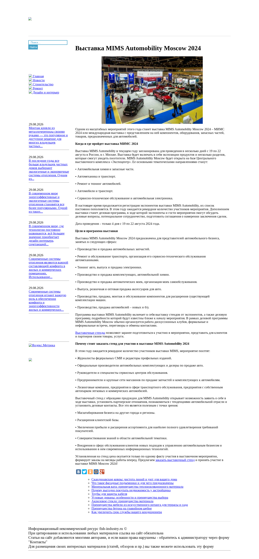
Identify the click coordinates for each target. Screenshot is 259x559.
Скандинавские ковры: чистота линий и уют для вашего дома (134, 479)
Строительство (42, 84)
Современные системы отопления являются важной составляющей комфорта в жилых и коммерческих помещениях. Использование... (48, 268)
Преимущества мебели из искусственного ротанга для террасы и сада (139, 504)
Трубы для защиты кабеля (109, 494)
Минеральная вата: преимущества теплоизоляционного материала (137, 486)
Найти (33, 47)
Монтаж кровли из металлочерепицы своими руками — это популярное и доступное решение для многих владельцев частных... (48, 137)
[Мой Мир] (96, 471)
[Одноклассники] (90, 471)
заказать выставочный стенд (175, 460)
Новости (38, 80)
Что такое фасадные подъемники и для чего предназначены (132, 483)
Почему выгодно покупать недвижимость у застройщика (131, 490)
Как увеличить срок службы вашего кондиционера (126, 512)
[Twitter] (84, 471)
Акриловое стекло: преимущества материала (122, 501)
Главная (38, 76)
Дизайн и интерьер (45, 92)
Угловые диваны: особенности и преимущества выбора (129, 497)
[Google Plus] (102, 471)
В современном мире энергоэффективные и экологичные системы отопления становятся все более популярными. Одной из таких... (48, 202)
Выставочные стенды (90, 332)
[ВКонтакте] (78, 471)
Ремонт (37, 88)
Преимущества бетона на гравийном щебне (121, 508)
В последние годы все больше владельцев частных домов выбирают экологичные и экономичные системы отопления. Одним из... (49, 170)
